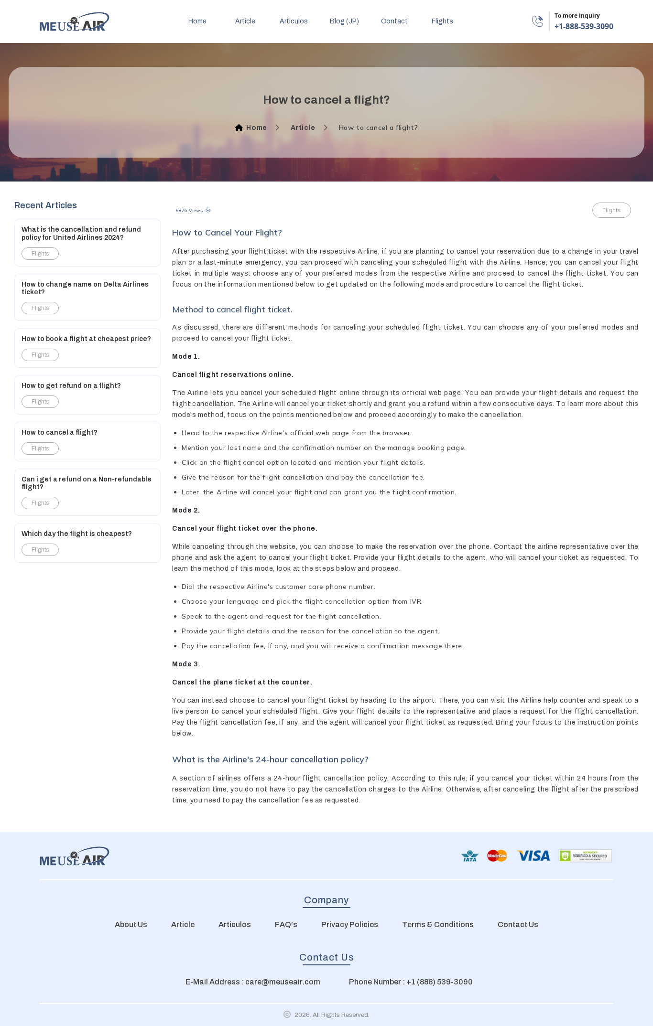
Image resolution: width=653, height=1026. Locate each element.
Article (303, 127)
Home (256, 127)
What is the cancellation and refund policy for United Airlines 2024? (81, 233)
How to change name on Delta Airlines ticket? (85, 288)
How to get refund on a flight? (71, 385)
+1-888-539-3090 (584, 26)
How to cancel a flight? (60, 432)
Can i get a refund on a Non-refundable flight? (87, 483)
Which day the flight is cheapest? (77, 533)
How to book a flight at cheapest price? (86, 338)
